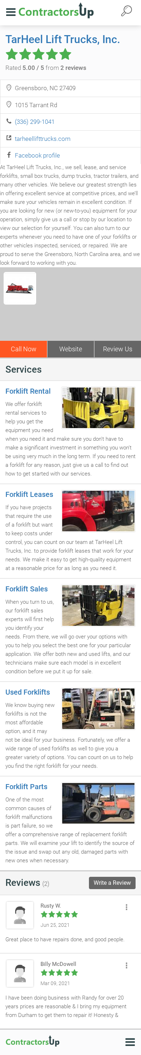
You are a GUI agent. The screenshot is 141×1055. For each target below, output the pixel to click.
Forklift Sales (26, 589)
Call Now (24, 349)
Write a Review (112, 882)
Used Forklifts (27, 692)
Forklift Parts (26, 786)
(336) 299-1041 (35, 121)
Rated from (45, 67)
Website (70, 349)
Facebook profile (37, 155)
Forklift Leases (29, 494)
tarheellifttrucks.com (42, 138)
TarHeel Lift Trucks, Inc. (62, 39)
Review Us (117, 349)
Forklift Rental (28, 391)
